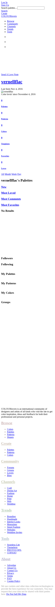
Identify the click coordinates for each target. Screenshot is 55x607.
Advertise (11, 565)
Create (4, 13)
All (2, 174)
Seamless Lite (13, 544)
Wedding (11, 504)
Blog (9, 475)
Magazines (12, 524)
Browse (10, 21)
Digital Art (12, 490)
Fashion (10, 493)
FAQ (9, 578)
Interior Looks (13, 521)
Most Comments (11, 198)
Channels (11, 26)
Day (19, 174)
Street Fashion (13, 527)
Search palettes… (9, 8)
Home (10, 496)
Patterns (4, 119)
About (5, 559)
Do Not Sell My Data (16, 594)
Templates (5, 144)
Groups (10, 470)
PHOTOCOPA (14, 550)
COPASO (11, 552)
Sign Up (5, 5)
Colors (4, 131)
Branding (11, 516)
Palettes (4, 106)
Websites (11, 529)
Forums (10, 467)
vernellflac (11, 81)
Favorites (5, 156)
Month (8, 174)
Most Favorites (10, 204)
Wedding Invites (14, 532)
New (3, 186)
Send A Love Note (9, 74)
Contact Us (12, 570)
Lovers (10, 473)
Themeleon (12, 547)
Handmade (12, 519)
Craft (9, 488)
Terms (10, 576)
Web (9, 501)
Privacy (10, 573)
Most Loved (8, 192)
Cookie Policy (13, 581)
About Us (11, 568)
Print (9, 498)
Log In (4, 2)
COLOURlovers (9, 16)
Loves (3, 168)
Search (4, 11)
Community (12, 24)
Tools (9, 32)
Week (14, 174)
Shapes (10, 437)
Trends (10, 29)
